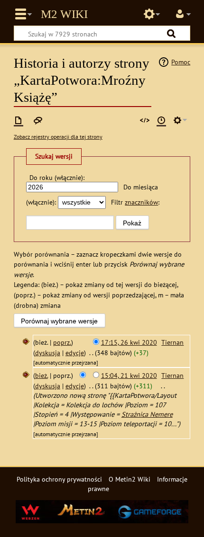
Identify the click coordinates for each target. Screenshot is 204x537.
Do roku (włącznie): (56, 177)
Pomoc (180, 61)
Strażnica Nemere (147, 414)
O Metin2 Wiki (129, 478)
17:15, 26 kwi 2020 (129, 342)
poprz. (62, 342)
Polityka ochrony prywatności (59, 478)
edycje (74, 352)
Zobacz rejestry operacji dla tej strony (58, 136)
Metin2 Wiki (64, 14)
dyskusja (47, 352)
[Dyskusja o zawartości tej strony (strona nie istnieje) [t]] (38, 120)
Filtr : (135, 201)
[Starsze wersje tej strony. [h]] (161, 120)
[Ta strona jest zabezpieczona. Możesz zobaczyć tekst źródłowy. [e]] (144, 120)
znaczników (141, 201)
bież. (41, 375)
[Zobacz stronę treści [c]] (18, 120)
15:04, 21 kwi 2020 (129, 375)
